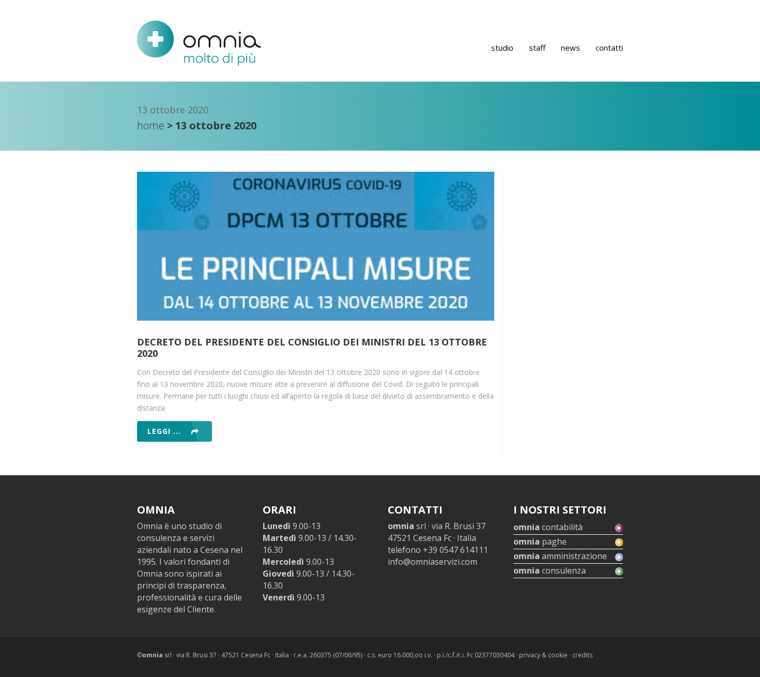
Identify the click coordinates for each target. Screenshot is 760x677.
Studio (502, 47)
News (570, 47)
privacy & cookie (543, 655)
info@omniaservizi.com (432, 561)
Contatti (609, 47)
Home (150, 125)
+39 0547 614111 (455, 549)
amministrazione (560, 556)
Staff (537, 47)
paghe (540, 541)
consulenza (549, 570)
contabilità (548, 527)
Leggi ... (164, 431)
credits (582, 655)
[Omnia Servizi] (199, 43)
